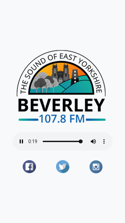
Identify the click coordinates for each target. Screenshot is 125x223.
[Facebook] (29, 167)
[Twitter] (62, 167)
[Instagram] (96, 167)
